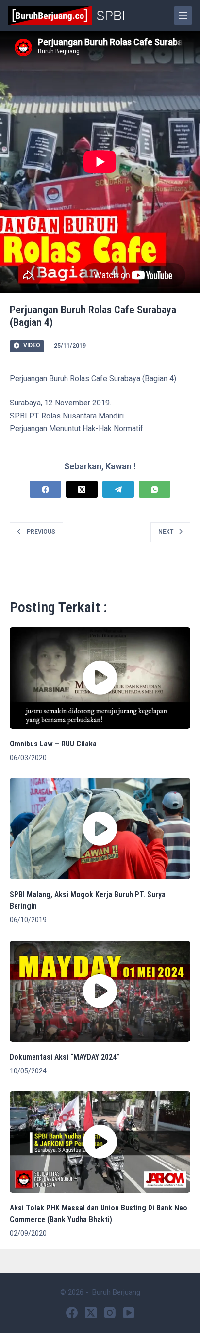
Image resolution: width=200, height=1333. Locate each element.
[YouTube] (128, 1312)
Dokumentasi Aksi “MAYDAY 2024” (64, 1057)
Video (31, 345)
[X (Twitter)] (82, 489)
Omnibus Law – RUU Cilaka (53, 743)
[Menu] (183, 15)
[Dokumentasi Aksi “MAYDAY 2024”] (100, 991)
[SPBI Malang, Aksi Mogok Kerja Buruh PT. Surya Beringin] (100, 828)
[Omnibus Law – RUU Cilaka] (100, 677)
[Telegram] (118, 489)
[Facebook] (45, 489)
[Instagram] (110, 1312)
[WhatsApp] (154, 489)
